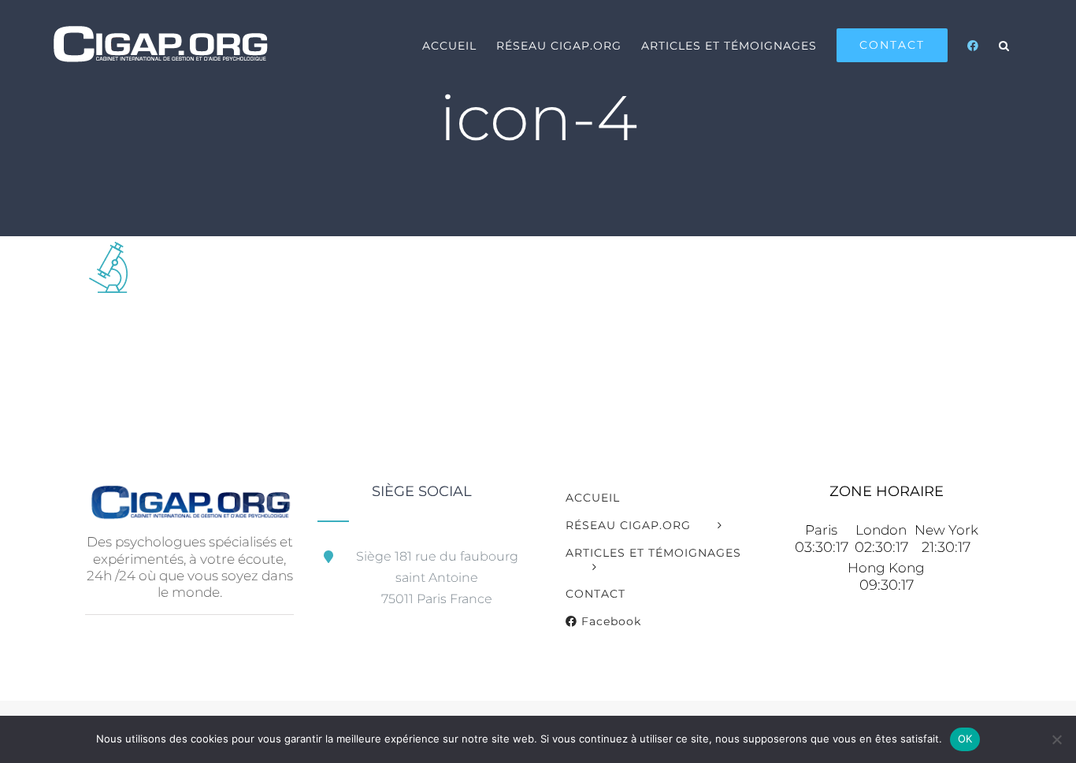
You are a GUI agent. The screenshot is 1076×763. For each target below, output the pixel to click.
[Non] (1056, 739)
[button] (1004, 45)
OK (965, 738)
